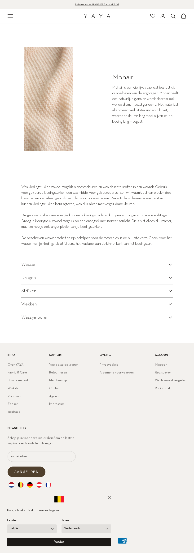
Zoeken (13, 404)
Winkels (13, 388)
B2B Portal (162, 388)
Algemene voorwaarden (117, 372)
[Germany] (30, 485)
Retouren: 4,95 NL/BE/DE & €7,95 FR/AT (97, 4)
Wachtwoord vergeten (170, 380)
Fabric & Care (17, 372)
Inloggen (161, 364)
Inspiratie (14, 411)
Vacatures (15, 396)
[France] (48, 485)
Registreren (163, 372)
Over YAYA (15, 364)
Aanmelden (26, 472)
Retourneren (58, 372)
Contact (54, 388)
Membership (58, 380)
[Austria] (39, 485)
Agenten (55, 396)
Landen (12, 520)
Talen (65, 520)
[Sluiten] (109, 497)
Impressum (57, 404)
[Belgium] (21, 485)
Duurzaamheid (18, 380)
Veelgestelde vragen (64, 364)
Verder (59, 542)
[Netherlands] (11, 485)
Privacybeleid (109, 364)
